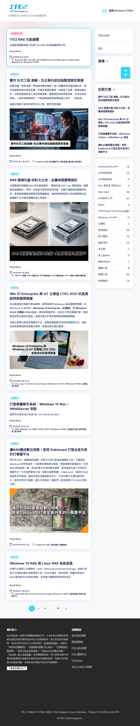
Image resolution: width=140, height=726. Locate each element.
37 (58, 608)
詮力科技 (15, 386)
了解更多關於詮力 (17, 668)
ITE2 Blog (77, 660)
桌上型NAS (104, 255)
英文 (100, 48)
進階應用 (14, 398)
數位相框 (54, 545)
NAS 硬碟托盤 (57, 275)
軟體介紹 (14, 288)
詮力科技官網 (79, 635)
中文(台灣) (104, 35)
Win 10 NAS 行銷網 (82, 666)
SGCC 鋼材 (69, 275)
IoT (16, 384)
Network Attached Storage (38, 594)
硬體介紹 (14, 174)
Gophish (40, 162)
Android (18, 60)
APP (25, 60)
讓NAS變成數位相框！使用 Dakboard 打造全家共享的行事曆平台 (113, 148)
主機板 (101, 223)
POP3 (40, 429)
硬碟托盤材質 (80, 275)
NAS (48, 545)
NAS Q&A (103, 192)
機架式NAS (104, 261)
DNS (17, 429)
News (101, 204)
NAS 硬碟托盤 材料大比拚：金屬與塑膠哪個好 (43, 180)
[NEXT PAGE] (66, 608)
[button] (66, 608)
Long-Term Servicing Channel (33, 384)
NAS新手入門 (16, 33)
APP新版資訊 (105, 172)
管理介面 (82, 594)
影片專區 (102, 236)
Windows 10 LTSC (56, 384)
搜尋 (101, 61)
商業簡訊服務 (50, 643)
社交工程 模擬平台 (52, 162)
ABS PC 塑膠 (20, 275)
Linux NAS (19, 594)
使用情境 (102, 230)
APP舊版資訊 (105, 179)
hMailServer (25, 429)
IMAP (34, 429)
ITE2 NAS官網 (79, 647)
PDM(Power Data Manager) (53, 60)
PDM (113, 210)
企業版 (84, 384)
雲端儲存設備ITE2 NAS (40, 647)
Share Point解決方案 (52, 650)
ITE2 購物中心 (79, 654)
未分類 (101, 249)
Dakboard (40, 545)
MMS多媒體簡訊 (17, 647)
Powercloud (73, 60)
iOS (30, 60)
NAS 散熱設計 (45, 275)
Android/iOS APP (108, 166)
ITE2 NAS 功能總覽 (24, 39)
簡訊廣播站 (77, 641)
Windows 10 (17, 62)
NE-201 (36, 60)
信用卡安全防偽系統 (27, 650)
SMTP (47, 429)
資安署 (71, 162)
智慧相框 (62, 545)
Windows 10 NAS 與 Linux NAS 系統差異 (41, 563)
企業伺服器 (73, 594)
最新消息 (14, 74)
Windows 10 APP (31, 62)
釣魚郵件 (78, 162)
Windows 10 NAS (73, 384)
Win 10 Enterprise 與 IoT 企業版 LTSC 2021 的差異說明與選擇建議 (114, 123)
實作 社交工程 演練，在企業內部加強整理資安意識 (47, 80)
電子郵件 (17, 431)
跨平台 (14, 596)
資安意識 (63, 162)
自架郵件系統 (72, 429)
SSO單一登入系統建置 (20, 654)
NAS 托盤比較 (33, 275)
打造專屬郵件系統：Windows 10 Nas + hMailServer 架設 (114, 135)
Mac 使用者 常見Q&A (109, 185)
